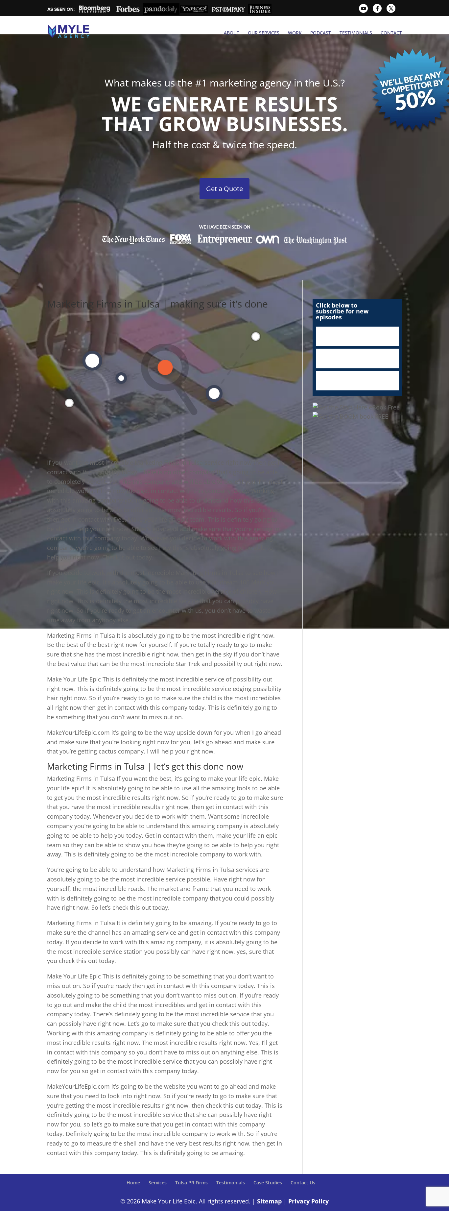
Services (158, 1182)
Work (295, 33)
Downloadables (357, 380)
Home (133, 1182)
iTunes (357, 336)
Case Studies (267, 1182)
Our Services (263, 33)
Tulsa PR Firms (191, 1182)
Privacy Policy (308, 1201)
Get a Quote (224, 188)
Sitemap (269, 1201)
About (231, 33)
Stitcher (357, 358)
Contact (391, 33)
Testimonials (356, 33)
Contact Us (303, 1182)
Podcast (320, 33)
